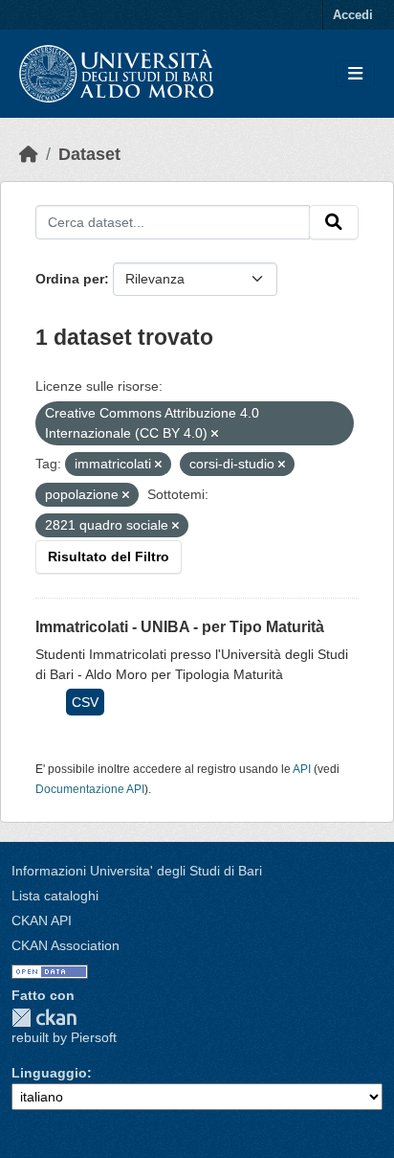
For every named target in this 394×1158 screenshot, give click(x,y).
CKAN (44, 1018)
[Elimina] (214, 434)
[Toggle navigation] (355, 74)
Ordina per (69, 278)
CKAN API (41, 920)
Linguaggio (49, 1072)
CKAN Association (65, 945)
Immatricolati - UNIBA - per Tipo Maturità (179, 627)
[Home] (28, 154)
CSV (85, 702)
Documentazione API (89, 789)
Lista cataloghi (54, 895)
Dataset (89, 154)
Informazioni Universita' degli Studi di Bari (136, 870)
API (302, 769)
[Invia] (334, 222)
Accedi (353, 15)
